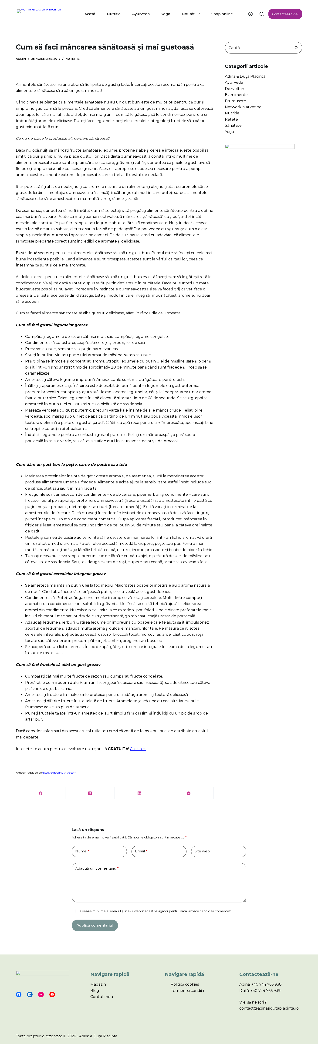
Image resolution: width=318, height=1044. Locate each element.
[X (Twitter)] (90, 793)
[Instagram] (41, 994)
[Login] (250, 14)
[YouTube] (52, 994)
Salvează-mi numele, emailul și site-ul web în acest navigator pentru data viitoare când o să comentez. (154, 911)
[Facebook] (40, 793)
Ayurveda (141, 14)
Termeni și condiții (187, 990)
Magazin (98, 984)
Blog (94, 990)
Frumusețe (235, 101)
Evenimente (236, 95)
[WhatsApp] (188, 793)
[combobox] (258, 47)
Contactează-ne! (285, 14)
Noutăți (188, 14)
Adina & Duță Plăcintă (245, 76)
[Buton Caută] (296, 47)
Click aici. (138, 749)
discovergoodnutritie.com (59, 772)
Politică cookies (185, 984)
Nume (82, 851)
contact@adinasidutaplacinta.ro (269, 1008)
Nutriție (114, 14)
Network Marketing (243, 107)
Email (141, 851)
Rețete (231, 119)
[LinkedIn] (139, 793)
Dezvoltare (235, 88)
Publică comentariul (94, 925)
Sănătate (233, 125)
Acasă (90, 14)
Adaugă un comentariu (97, 868)
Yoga (165, 14)
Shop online (222, 14)
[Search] (262, 14)
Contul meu (101, 996)
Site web (202, 851)
